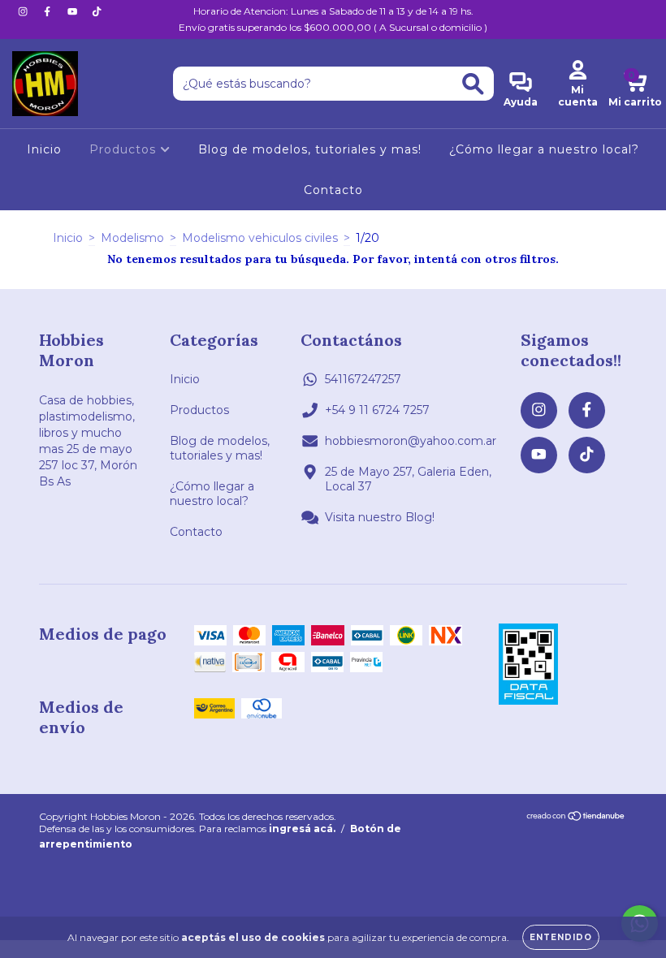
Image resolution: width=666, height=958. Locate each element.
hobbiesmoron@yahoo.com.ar (410, 441)
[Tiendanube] (576, 818)
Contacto (333, 190)
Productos (124, 149)
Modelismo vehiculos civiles (260, 238)
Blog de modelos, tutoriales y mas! (310, 149)
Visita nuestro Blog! (380, 517)
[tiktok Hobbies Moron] (96, 11)
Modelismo (132, 238)
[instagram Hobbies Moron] (24, 11)
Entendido (561, 937)
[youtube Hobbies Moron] (74, 11)
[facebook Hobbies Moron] (49, 11)
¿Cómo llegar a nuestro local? (544, 149)
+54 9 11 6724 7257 (377, 410)
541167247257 (363, 379)
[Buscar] (473, 84)
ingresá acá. (302, 828)
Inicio (44, 149)
